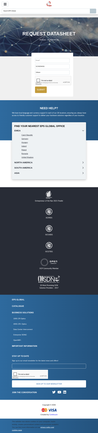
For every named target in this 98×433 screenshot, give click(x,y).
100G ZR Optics (19, 319)
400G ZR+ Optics (20, 324)
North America (23, 162)
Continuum (53, 415)
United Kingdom (27, 157)
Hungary (25, 142)
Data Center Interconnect (23, 329)
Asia (16, 173)
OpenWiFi (17, 340)
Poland (24, 150)
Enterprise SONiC (20, 335)
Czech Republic (27, 135)
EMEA (17, 130)
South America (23, 168)
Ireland (24, 146)
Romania (25, 154)
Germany (25, 139)
